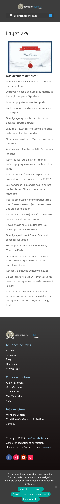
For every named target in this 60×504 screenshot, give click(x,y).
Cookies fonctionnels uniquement (31, 494)
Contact (10, 423)
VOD (9, 400)
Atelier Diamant (15, 382)
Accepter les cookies (31, 489)
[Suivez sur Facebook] (9, 457)
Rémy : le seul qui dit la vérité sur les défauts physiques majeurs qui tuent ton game (29, 164)
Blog (8, 359)
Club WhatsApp (14, 396)
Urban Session (14, 386)
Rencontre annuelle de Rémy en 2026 (27, 270)
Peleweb (47, 447)
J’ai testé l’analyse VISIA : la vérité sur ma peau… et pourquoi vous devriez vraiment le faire (29, 281)
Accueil (10, 350)
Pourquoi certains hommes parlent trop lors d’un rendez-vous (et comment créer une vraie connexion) (29, 204)
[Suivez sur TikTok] (30, 457)
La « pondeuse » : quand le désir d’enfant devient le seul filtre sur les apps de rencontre (28, 189)
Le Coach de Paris (36, 438)
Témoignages (13, 368)
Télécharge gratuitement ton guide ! (26, 102)
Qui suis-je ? (12, 363)
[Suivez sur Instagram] (16, 457)
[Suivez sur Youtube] (24, 457)
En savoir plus (30, 499)
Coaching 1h (13, 391)
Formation (11, 354)
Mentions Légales (16, 414)
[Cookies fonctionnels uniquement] (56, 487)
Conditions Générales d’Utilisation (25, 419)
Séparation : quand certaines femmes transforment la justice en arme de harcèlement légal (27, 260)
